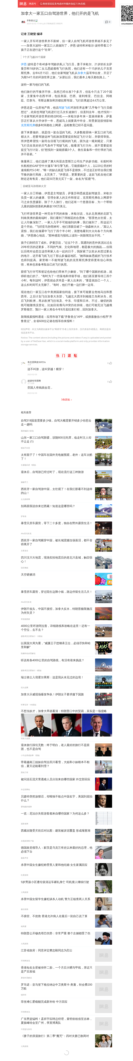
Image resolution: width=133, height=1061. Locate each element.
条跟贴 (66, 399)
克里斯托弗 (28, 125)
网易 (23, 4)
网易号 (32, 3)
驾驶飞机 (64, 107)
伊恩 (24, 64)
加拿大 (82, 73)
